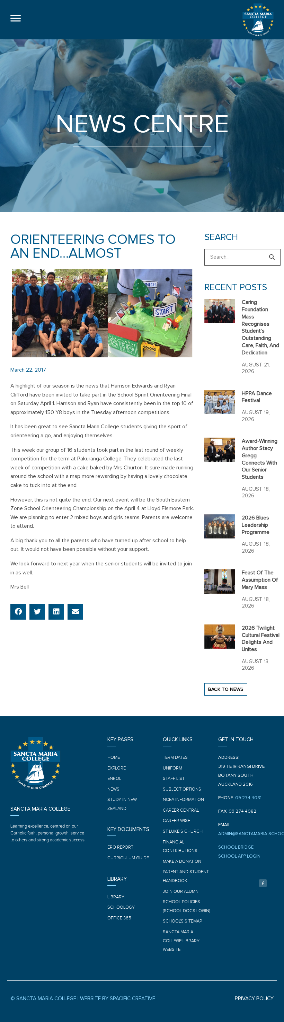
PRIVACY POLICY (254, 998)
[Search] (272, 257)
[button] (18, 612)
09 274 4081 (248, 798)
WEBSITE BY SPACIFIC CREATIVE (117, 998)
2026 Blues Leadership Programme (255, 525)
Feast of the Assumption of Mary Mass (260, 580)
